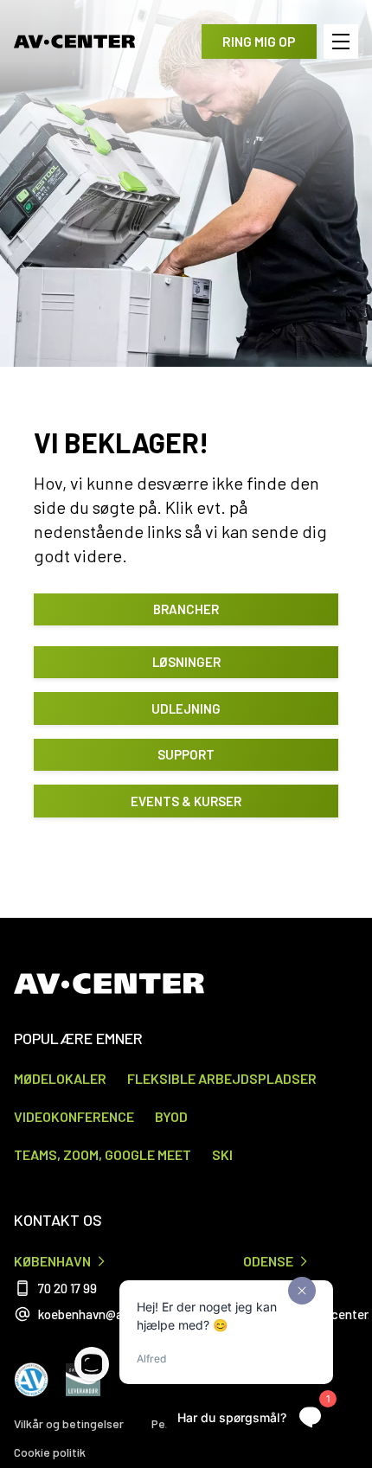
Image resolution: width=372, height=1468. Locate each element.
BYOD (171, 1116)
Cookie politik (50, 1452)
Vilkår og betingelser (69, 1423)
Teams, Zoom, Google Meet (102, 1154)
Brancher (186, 609)
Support (186, 754)
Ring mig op (259, 41)
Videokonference (74, 1116)
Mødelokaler (60, 1078)
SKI (222, 1154)
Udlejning (186, 708)
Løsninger (186, 662)
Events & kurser (186, 801)
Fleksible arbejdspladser (222, 1078)
